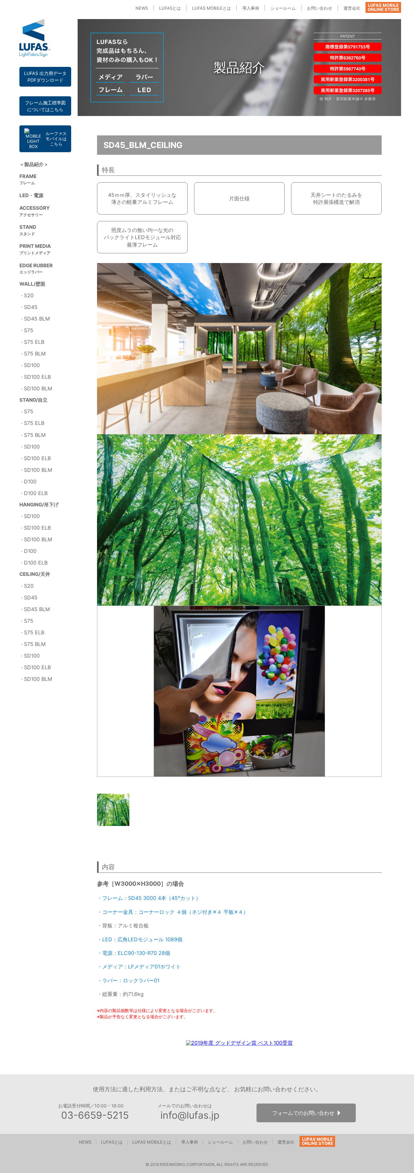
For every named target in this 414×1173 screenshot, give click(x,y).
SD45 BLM (37, 318)
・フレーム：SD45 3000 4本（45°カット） (149, 898)
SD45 (31, 307)
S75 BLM (35, 353)
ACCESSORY (34, 211)
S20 (29, 295)
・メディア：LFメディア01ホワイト (139, 966)
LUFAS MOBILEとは (211, 8)
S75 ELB (34, 342)
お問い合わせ (319, 8)
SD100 (32, 365)
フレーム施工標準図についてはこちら (45, 106)
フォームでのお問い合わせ (303, 1113)
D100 (30, 481)
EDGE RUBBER (36, 268)
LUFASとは (170, 8)
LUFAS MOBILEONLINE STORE (383, 7)
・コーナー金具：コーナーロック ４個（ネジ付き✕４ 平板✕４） (172, 912)
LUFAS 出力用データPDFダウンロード (45, 76)
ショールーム (283, 8)
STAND (27, 230)
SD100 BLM (38, 388)
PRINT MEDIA (35, 249)
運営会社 (351, 8)
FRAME (28, 179)
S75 (28, 330)
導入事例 (250, 8)
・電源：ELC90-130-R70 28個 (133, 953)
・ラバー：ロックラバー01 (128, 980)
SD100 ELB (37, 377)
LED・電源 (31, 195)
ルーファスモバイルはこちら (56, 139)
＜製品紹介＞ (34, 164)
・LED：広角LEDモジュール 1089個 (139, 939)
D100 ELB (36, 493)
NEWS (142, 8)
